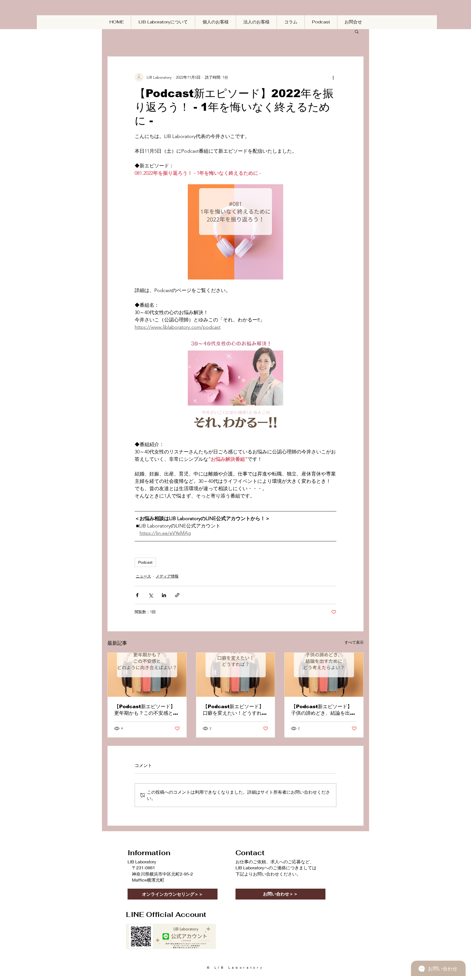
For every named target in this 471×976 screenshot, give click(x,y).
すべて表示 (354, 642)
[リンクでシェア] (177, 595)
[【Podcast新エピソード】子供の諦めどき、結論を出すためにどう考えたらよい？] (324, 675)
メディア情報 (167, 576)
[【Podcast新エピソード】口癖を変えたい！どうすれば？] (235, 675)
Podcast (145, 562)
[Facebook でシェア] (137, 595)
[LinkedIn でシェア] (164, 595)
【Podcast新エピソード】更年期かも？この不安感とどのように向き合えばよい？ (146, 710)
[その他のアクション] (333, 77)
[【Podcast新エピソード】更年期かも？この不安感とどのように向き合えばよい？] (147, 675)
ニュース (143, 576)
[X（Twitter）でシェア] (150, 595)
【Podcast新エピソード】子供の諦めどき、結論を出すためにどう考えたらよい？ (323, 710)
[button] (356, 31)
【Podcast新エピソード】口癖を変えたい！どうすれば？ (233, 710)
